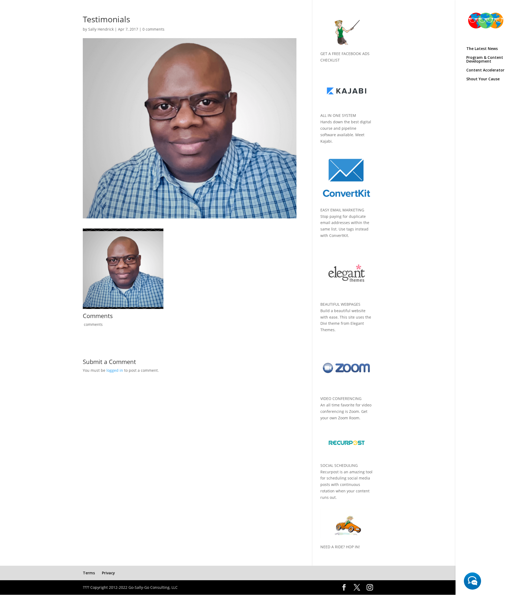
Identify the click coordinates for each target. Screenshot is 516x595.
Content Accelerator (485, 70)
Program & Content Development (484, 60)
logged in (114, 370)
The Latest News (482, 49)
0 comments (153, 29)
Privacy (108, 572)
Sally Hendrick (101, 29)
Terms (89, 572)
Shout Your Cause (483, 79)
